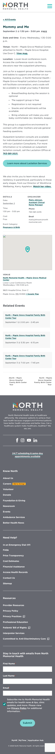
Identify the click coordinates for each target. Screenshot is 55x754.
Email (6, 688)
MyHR (15, 740)
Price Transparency (13, 555)
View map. (22, 53)
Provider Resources (13, 605)
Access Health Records (15, 572)
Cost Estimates (11, 561)
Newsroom (9, 506)
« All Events (9, 19)
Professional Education (15, 622)
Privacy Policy (10, 611)
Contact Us (9, 578)
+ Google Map (32, 294)
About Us (8, 478)
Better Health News (13, 523)
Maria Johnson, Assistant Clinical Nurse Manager (37, 202)
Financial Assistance (14, 567)
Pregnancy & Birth (11, 227)
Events (6, 512)
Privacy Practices (18, 616)
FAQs (6, 550)
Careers (7, 484)
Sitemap (7, 583)
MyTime (23, 740)
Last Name (9, 676)
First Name (9, 663)
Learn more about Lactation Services (27, 163)
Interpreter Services (13, 633)
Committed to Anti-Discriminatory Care (27, 638)
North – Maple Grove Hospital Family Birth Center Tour (18, 381)
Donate (7, 495)
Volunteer (8, 489)
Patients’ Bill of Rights (21, 627)
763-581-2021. (10, 153)
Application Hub (36, 740)
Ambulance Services (14, 517)
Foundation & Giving (14, 500)
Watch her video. (42, 186)
